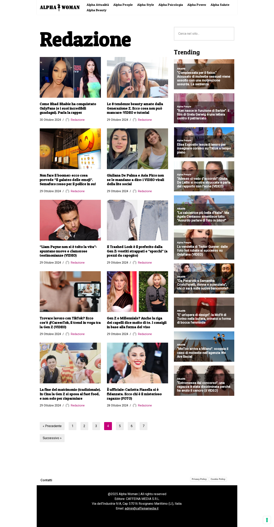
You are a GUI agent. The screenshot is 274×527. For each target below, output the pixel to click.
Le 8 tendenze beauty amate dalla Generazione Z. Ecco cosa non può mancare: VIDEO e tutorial (135, 108)
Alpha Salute (220, 5)
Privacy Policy (199, 479)
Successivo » (52, 438)
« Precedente (52, 426)
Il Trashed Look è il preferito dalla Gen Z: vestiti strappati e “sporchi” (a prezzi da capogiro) (137, 251)
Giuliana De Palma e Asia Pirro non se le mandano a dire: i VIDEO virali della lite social (135, 179)
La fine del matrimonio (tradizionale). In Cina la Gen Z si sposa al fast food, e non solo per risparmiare (70, 393)
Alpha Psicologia (170, 5)
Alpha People (123, 5)
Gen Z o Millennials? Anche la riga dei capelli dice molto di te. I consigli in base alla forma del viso (136, 322)
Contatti (46, 480)
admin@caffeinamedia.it (141, 508)
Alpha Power (196, 5)
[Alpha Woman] (60, 7)
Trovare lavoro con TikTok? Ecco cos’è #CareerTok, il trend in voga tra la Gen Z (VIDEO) (70, 322)
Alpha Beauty (97, 10)
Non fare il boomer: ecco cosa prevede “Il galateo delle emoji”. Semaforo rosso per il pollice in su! (68, 179)
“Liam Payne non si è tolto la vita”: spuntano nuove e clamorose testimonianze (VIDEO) (68, 251)
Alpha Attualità (98, 5)
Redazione (78, 120)
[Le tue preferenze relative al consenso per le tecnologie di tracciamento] (267, 520)
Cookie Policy (218, 479)
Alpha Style (145, 5)
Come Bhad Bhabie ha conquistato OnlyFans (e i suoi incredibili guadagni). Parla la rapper (68, 108)
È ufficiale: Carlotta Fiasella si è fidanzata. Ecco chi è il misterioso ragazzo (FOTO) (134, 393)
